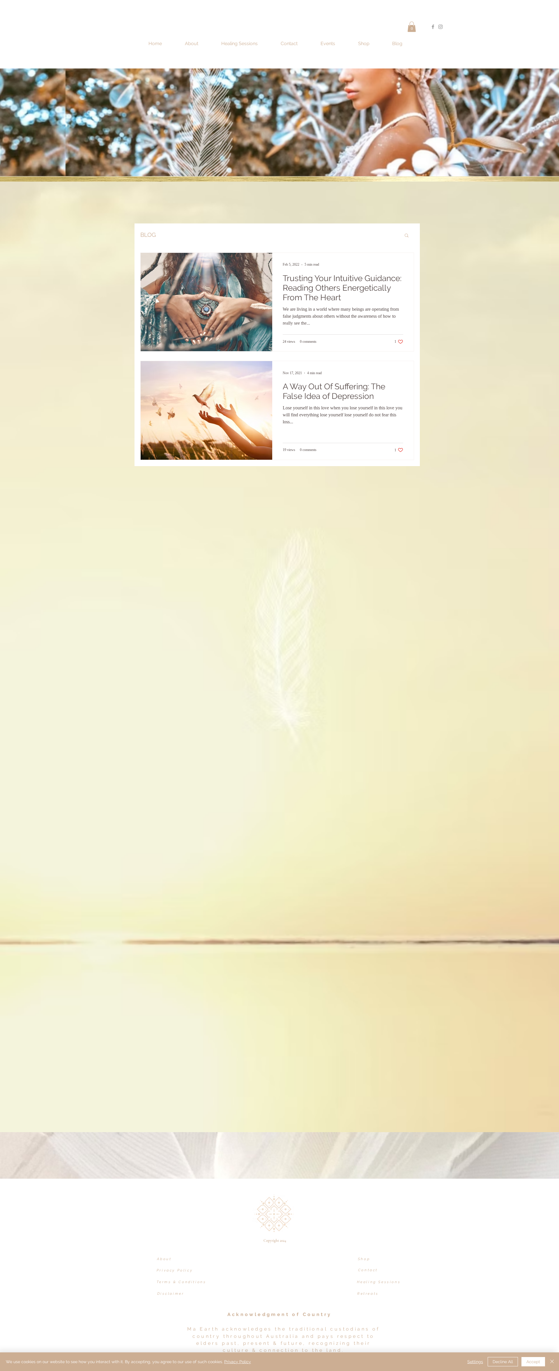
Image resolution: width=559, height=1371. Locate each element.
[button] (411, 27)
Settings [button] (475, 1361)
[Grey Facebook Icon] (433, 27)
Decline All (503, 1361)
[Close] (552, 1361)
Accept (533, 1361)
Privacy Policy (237, 1361)
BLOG (148, 234)
